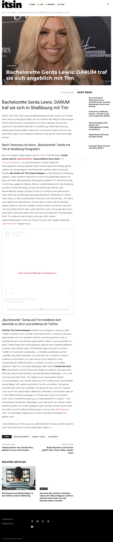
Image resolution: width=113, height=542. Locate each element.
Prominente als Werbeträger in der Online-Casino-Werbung (17, 494)
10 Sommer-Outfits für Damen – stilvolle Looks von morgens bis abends (99, 114)
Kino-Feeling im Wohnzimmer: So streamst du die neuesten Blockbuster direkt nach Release (100, 102)
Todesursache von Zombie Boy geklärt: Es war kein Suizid (17, 448)
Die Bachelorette (21, 437)
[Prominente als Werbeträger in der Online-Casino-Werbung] (19, 478)
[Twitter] (48, 522)
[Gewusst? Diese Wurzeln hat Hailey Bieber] (82, 149)
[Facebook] (32, 522)
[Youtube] (32, 527)
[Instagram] (38, 522)
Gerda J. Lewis (38, 437)
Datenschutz (8, 523)
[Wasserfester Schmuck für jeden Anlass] (82, 138)
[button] (108, 4)
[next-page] (83, 158)
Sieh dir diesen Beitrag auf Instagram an (38, 273)
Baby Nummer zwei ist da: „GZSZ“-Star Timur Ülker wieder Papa (57, 450)
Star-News (12, 12)
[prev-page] (79, 158)
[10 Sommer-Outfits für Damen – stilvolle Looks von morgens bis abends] (82, 115)
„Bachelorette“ (25, 159)
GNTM (43, 155)
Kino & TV (44, 489)
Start (4, 12)
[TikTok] (43, 522)
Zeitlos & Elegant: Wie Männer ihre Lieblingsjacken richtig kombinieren (98, 126)
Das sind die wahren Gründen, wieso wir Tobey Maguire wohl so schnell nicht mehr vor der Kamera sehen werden (56, 497)
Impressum (7, 519)
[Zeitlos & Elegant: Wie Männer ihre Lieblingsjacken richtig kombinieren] (82, 126)
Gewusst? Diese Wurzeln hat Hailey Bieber (99, 147)
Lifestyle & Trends (9, 489)
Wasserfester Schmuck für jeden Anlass (99, 136)
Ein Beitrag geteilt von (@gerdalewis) (22, 309)
